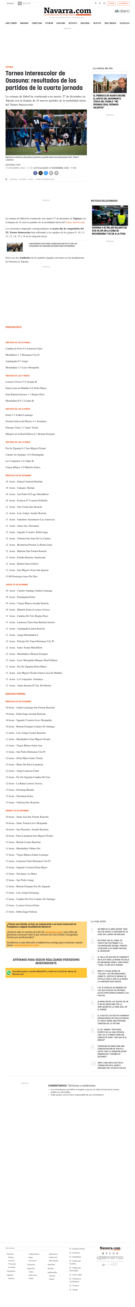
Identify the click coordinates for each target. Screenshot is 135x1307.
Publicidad (76, 1257)
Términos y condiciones (81, 1085)
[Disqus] (88, 1134)
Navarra (24, 23)
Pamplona (37, 23)
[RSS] (117, 1253)
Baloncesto (33, 1275)
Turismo (75, 1286)
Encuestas (33, 1261)
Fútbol (31, 1272)
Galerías (52, 1276)
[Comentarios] (56, 172)
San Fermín (11, 23)
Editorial (11, 1278)
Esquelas (125, 23)
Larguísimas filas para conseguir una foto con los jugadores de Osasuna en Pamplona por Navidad (53, 245)
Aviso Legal (77, 1275)
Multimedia (110, 23)
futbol (31, 179)
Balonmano (53, 1254)
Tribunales (12, 1264)
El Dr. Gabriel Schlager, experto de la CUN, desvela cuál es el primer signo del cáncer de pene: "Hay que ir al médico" (112, 1035)
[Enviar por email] (51, 172)
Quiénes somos (78, 1249)
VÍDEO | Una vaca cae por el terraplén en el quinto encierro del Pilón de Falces (112, 1065)
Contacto (76, 1253)
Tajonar (22, 179)
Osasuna (60, 23)
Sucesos (11, 1261)
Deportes (31, 1268)
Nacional (85, 23)
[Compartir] (35, 172)
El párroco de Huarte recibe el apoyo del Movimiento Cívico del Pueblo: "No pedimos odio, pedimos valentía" (109, 102)
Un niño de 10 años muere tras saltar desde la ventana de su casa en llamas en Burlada (113, 931)
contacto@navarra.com (26, 945)
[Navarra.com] (67, 10)
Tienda (75, 1290)
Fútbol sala (53, 1257)
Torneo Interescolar (44, 179)
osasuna (13, 179)
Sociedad (11, 1267)
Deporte (73, 23)
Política (11, 1257)
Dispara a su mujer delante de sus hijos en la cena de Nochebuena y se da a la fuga (109, 231)
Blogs (31, 1257)
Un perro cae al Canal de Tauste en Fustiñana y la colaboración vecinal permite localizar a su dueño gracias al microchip (112, 946)
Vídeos (51, 1279)
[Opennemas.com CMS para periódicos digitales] (110, 1260)
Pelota (31, 1278)
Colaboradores (34, 1254)
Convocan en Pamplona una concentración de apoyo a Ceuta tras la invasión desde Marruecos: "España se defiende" (112, 1051)
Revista (97, 23)
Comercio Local (53, 932)
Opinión (49, 23)
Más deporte (53, 1261)
